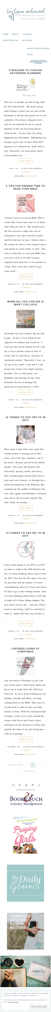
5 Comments (25, 403)
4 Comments (25, 519)
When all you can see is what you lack (25, 303)
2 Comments (25, 287)
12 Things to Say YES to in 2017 (25, 419)
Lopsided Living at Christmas (26, 650)
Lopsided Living (31, 176)
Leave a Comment (25, 634)
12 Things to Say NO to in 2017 (25, 534)
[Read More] (25, 161)
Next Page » (29, 771)
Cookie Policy (13, 1002)
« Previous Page (15, 765)
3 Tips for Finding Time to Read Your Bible (25, 187)
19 (18, 771)
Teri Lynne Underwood (25, 12)
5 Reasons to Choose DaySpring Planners (25, 71)
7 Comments (25, 172)
